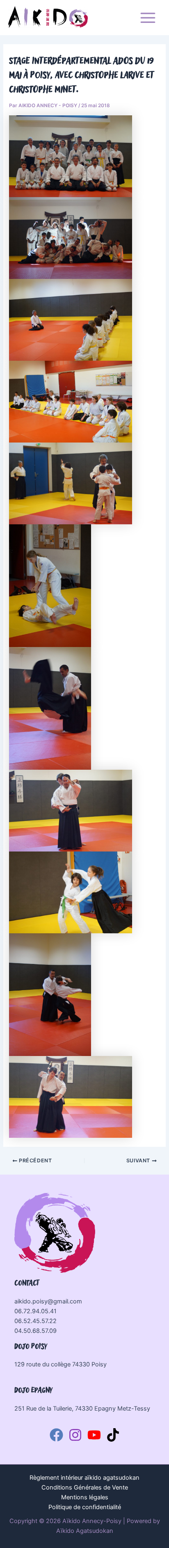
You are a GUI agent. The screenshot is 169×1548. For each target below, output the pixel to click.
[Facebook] (56, 1435)
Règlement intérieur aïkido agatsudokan (84, 1477)
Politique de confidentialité (84, 1507)
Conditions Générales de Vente (84, 1487)
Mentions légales (84, 1497)
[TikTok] (113, 1435)
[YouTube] (94, 1435)
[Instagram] (75, 1435)
